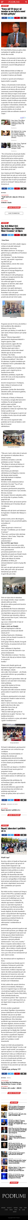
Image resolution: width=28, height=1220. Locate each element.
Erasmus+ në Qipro (13, 804)
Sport (15, 1209)
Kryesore (3, 1207)
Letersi (6, 1209)
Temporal (16, 1207)
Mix (19, 1209)
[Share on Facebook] (4, 18)
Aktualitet (9, 1207)
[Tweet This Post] (11, 18)
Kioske (21, 1207)
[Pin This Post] (17, 18)
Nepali (9, 1077)
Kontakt (15, 1211)
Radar (25, 1207)
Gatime (23, 1209)
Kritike (11, 1209)
